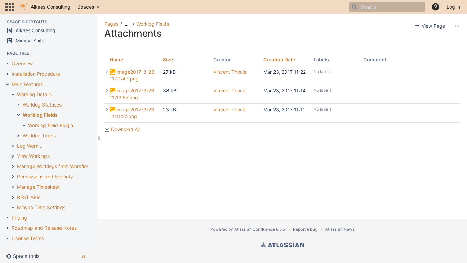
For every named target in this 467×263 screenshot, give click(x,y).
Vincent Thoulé (229, 72)
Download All (125, 129)
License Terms (28, 238)
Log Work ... (30, 146)
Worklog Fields (40, 115)
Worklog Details (34, 94)
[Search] (354, 7)
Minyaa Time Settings (41, 207)
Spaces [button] (85, 7)
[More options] (457, 26)
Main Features (27, 84)
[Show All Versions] (107, 72)
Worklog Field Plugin (50, 125)
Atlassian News (340, 229)
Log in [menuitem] (453, 7)
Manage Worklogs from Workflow (54, 166)
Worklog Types (39, 135)
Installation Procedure (36, 74)
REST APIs (28, 197)
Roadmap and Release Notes (44, 228)
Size (168, 59)
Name (116, 59)
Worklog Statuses (42, 105)
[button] (9, 7)
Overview (22, 63)
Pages (111, 24)
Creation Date (279, 59)
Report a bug (305, 229)
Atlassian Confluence (254, 229)
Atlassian (282, 244)
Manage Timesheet (38, 187)
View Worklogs (33, 156)
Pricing (19, 218)
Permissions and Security (45, 176)
